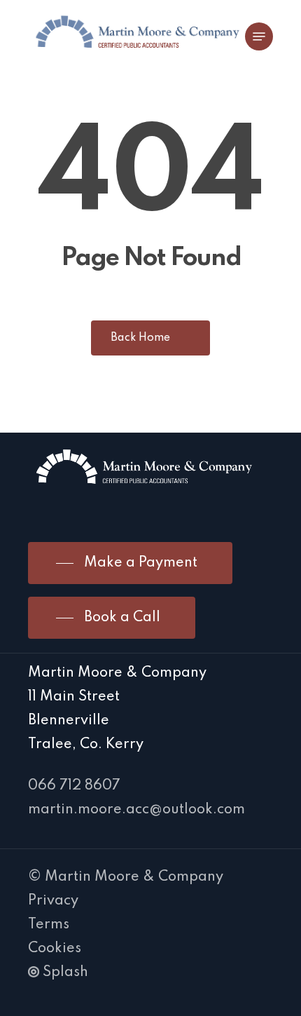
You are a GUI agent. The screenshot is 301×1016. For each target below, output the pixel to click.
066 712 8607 (74, 786)
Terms (48, 925)
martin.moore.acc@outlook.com (136, 810)
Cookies (54, 949)
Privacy (53, 901)
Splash (65, 973)
